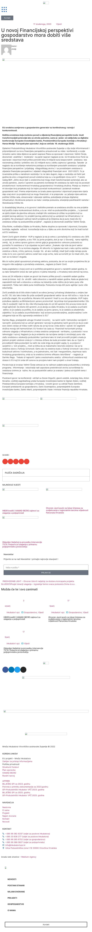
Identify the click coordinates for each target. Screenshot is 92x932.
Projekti (12, 898)
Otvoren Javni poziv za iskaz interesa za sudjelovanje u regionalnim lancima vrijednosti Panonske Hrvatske (67, 510)
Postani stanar (16, 885)
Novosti (12, 879)
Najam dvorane (16, 891)
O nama (12, 910)
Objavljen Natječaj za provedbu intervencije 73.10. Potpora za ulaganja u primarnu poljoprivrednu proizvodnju (22, 544)
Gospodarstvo (30, 612)
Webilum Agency (28, 857)
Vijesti (59, 24)
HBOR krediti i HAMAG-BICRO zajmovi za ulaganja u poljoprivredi (20, 511)
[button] (5, 461)
